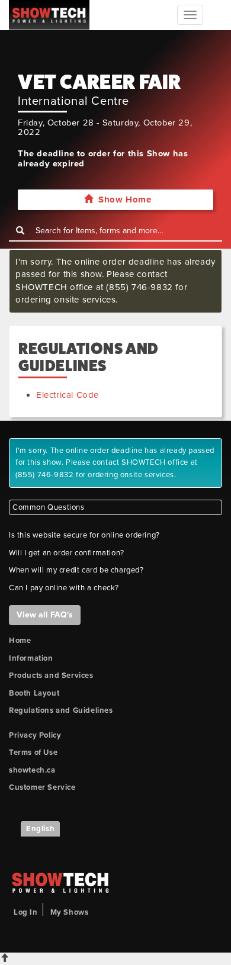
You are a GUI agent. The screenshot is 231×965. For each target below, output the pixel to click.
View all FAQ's (45, 615)
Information (31, 658)
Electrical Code (67, 395)
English (40, 829)
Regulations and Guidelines (61, 710)
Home (20, 640)
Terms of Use (33, 752)
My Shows (69, 912)
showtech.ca (32, 770)
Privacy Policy (35, 735)
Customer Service (42, 787)
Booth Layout (34, 693)
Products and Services (51, 675)
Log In (26, 912)
